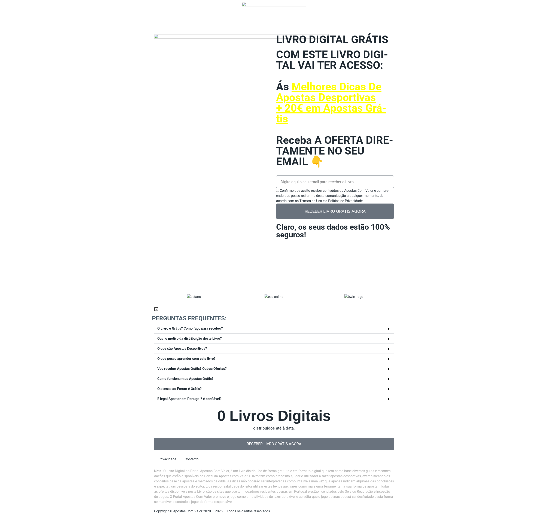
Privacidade (168, 457)
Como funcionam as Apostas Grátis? (185, 379)
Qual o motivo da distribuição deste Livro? (189, 338)
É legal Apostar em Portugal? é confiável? (189, 399)
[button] (274, 329)
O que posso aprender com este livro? (186, 359)
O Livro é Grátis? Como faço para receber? (190, 328)
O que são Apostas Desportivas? (182, 348)
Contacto (192, 457)
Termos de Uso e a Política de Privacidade (331, 201)
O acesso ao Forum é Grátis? (179, 389)
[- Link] (241, 155)
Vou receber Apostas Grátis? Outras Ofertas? (192, 369)
